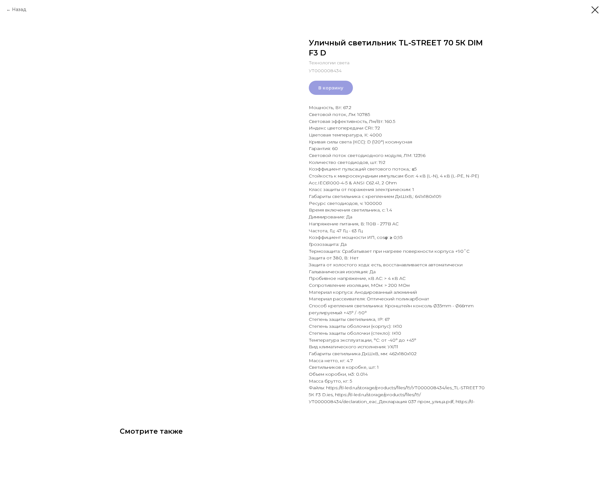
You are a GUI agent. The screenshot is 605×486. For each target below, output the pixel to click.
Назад (19, 9)
